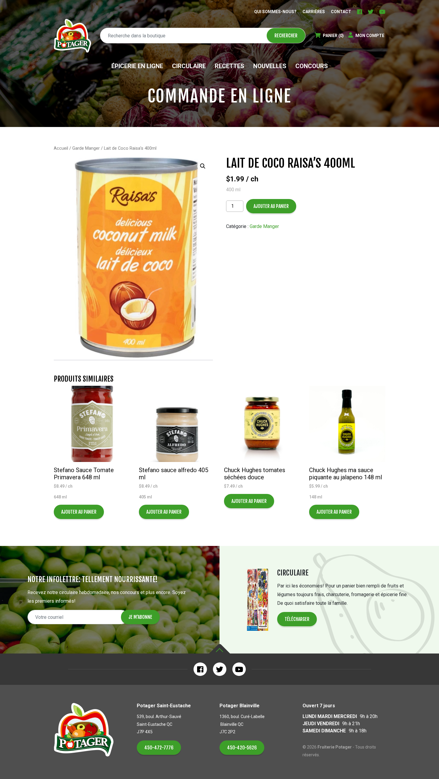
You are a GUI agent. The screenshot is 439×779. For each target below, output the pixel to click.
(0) (333, 35)
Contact (341, 11)
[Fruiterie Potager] (72, 36)
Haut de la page (219, 649)
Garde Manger (86, 148)
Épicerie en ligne (137, 66)
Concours (311, 66)
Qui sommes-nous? (275, 11)
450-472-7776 (159, 748)
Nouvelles (269, 66)
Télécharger (297, 619)
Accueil (61, 148)
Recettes (229, 66)
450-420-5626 (242, 748)
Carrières (314, 11)
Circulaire (189, 66)
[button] (202, 166)
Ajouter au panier (271, 206)
